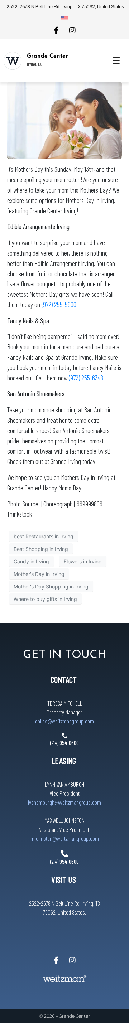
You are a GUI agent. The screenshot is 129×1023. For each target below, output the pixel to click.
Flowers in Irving (83, 561)
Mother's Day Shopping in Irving (51, 586)
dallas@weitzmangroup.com (64, 720)
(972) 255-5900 (59, 304)
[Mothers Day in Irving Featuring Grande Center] (64, 119)
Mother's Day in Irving (39, 574)
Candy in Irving (31, 561)
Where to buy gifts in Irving (45, 599)
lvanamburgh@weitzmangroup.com (64, 802)
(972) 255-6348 (86, 378)
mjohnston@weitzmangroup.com (64, 838)
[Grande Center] (13, 61)
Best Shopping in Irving (41, 549)
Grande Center (47, 56)
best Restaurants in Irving (43, 536)
